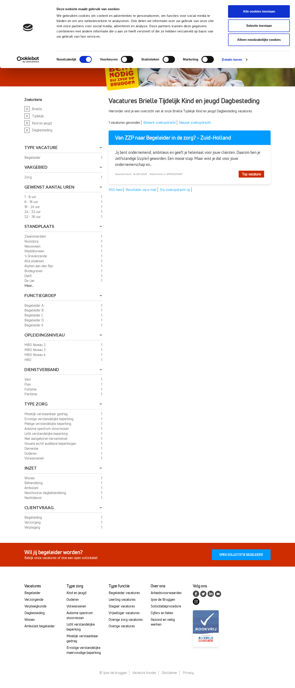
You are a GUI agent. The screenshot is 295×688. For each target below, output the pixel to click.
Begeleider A (34, 305)
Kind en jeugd (42, 123)
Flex (28, 384)
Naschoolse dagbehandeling (45, 492)
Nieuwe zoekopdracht (195, 122)
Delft (28, 275)
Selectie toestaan (259, 25)
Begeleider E (34, 325)
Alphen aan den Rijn (39, 266)
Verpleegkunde (35, 606)
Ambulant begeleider (39, 626)
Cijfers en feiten (162, 612)
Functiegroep (40, 295)
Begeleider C (34, 315)
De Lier (30, 280)
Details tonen (232, 59)
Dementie (31, 448)
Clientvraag (39, 507)
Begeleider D (34, 320)
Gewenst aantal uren (49, 186)
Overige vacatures (122, 626)
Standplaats (39, 226)
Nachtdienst (33, 497)
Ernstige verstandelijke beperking (49, 418)
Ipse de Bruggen (163, 599)
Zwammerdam (35, 236)
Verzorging (32, 522)
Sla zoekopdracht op (175, 189)
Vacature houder (144, 672)
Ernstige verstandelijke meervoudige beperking (84, 650)
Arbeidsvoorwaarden (166, 592)
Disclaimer (169, 672)
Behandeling (34, 482)
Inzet (30, 468)
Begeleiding (33, 517)
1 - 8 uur (30, 196)
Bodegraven (33, 271)
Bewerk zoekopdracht (159, 122)
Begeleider (32, 157)
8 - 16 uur (31, 201)
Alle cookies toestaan (259, 11)
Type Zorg (36, 403)
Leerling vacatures (122, 599)
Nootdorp (32, 241)
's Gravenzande (36, 256)
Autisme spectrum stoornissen (47, 428)
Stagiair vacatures (122, 606)
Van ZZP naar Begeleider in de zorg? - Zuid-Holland (173, 138)
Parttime (31, 394)
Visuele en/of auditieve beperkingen (50, 443)
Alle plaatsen (34, 261)
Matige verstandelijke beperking (48, 423)
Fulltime (30, 389)
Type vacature (41, 147)
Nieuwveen (32, 246)
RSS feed (115, 189)
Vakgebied (36, 167)
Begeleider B (34, 310)
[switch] (127, 59)
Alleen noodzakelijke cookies (259, 39)
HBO (28, 359)
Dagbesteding (42, 130)
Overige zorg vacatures (126, 619)
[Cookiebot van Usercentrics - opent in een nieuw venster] (28, 59)
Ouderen (31, 453)
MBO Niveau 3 (35, 349)
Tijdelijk (38, 116)
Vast (28, 379)
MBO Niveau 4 (35, 354)
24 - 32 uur (33, 211)
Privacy (188, 672)
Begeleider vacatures (124, 592)
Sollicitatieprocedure (166, 606)
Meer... (29, 285)
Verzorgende (33, 599)
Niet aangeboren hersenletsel (46, 438)
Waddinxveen (34, 251)
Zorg (28, 177)
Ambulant (31, 487)
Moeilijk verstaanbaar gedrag (46, 414)
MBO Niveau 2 (35, 344)
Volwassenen (34, 458)
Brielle (37, 108)
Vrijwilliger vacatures (124, 612)
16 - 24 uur (32, 206)
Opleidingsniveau (44, 334)
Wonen (30, 478)
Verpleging (32, 527)
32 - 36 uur (33, 216)
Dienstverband (41, 369)
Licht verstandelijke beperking (46, 433)
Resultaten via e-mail (141, 189)
